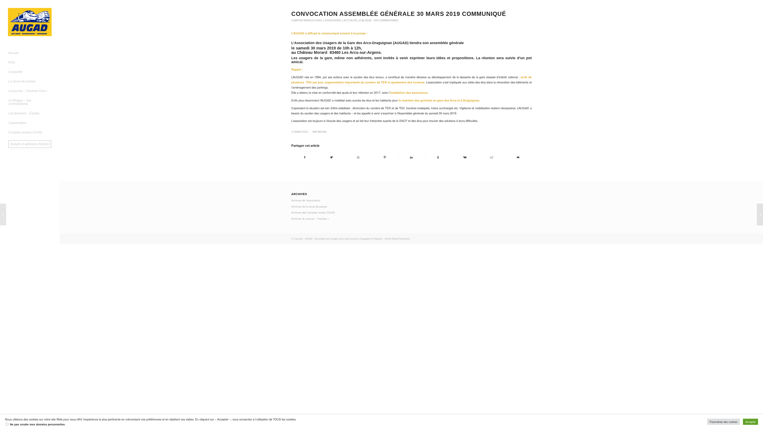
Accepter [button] (750, 422)
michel (322, 131)
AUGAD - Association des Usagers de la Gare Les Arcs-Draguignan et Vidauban (344, 238)
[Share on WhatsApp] (358, 157)
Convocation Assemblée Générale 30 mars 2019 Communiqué (398, 14)
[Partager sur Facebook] (304, 157)
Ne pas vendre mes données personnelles (37, 424)
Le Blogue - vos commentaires (378, 20)
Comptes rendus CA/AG (306, 20)
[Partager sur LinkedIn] (411, 157)
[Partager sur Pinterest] (385, 157)
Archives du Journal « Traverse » (310, 218)
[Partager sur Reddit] (491, 157)
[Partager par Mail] (518, 157)
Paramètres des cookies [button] (724, 422)
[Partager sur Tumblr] (438, 157)
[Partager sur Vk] (465, 157)
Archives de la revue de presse (309, 206)
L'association (332, 20)
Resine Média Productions (397, 238)
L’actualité (349, 20)
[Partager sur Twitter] (331, 157)
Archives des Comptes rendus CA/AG (313, 212)
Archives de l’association (305, 200)
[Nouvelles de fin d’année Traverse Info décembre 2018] (3, 214)
